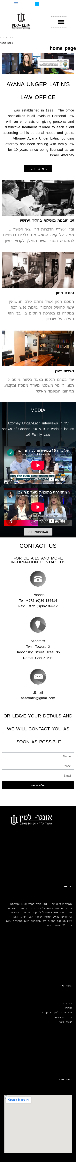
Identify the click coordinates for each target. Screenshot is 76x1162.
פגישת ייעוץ (64, 371)
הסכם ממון (65, 293)
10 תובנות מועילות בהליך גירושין (47, 220)
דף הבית (8, 37)
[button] (61, 22)
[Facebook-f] (37, 4)
